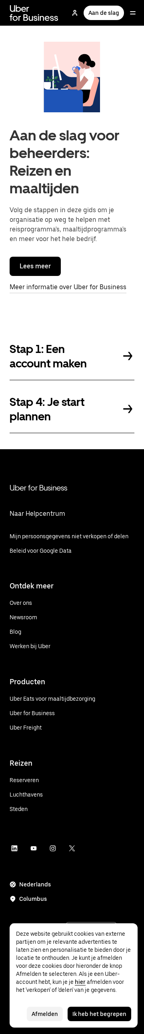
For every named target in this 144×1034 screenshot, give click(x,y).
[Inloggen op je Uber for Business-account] (75, 13)
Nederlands (35, 884)
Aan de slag (103, 13)
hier (80, 982)
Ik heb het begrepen (99, 1014)
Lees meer (35, 266)
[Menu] (133, 13)
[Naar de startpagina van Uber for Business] (34, 13)
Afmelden (45, 1014)
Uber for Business (38, 488)
